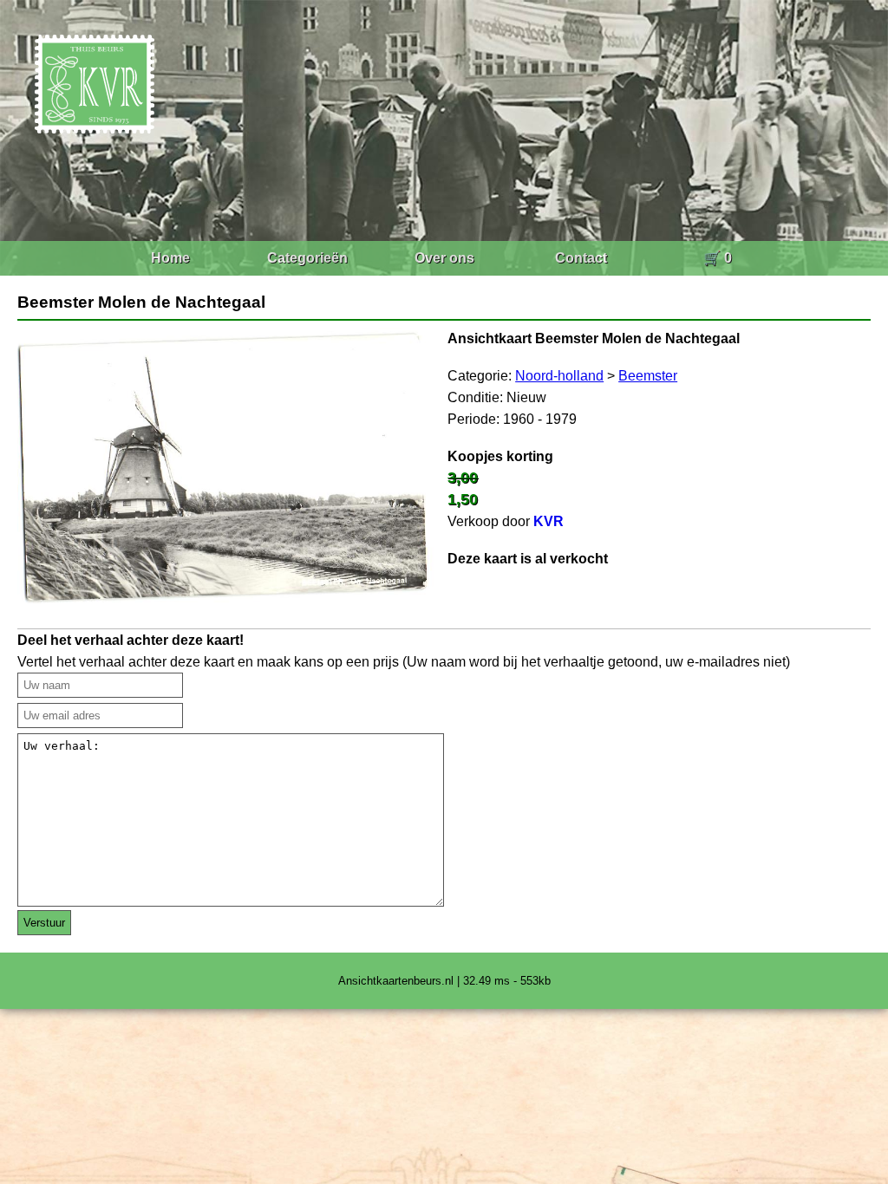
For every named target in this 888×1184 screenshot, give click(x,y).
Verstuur (44, 922)
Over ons (444, 257)
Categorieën (307, 257)
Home (170, 257)
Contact (581, 257)
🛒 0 (717, 257)
